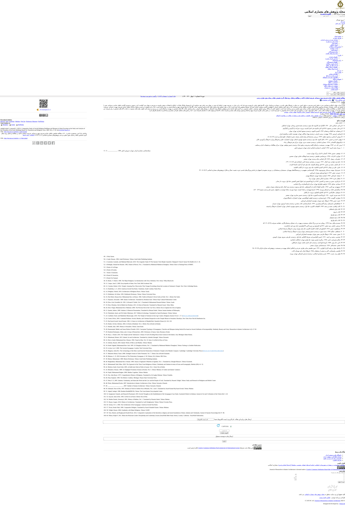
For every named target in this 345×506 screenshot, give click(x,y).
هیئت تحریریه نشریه (332, 41)
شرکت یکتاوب (337, 460)
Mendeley (5, 124)
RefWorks (41, 121)
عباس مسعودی (326, 100)
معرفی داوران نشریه (331, 58)
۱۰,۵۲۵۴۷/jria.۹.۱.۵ (28, 135)
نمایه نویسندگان (333, 52)
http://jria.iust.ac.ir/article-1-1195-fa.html (15, 131)
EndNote (11, 121)
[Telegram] (45, 143)
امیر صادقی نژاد (340, 100)
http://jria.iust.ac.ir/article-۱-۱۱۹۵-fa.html (15, 138)
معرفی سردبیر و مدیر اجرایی (329, 40)
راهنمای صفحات (333, 81)
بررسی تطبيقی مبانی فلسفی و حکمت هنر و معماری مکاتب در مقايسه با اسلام (299, 115)
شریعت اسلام (315, 112)
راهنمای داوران (333, 57)
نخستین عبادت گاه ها (303, 112)
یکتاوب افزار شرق (324, 497)
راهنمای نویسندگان (332, 62)
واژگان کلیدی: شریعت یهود (327, 112)
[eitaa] (33, 143)
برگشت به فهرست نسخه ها (149, 96)
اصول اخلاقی (334, 45)
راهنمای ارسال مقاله (331, 67)
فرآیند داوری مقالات (332, 64)
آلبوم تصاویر (334, 89)
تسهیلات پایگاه (337, 79)
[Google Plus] (37, 143)
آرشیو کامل (334, 50)
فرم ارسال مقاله (333, 69)
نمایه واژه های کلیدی (332, 53)
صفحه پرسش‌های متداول (330, 84)
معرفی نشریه (337, 38)
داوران (339, 55)
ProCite (23, 121)
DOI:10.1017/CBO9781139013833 (213, 351)
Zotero (13, 124)
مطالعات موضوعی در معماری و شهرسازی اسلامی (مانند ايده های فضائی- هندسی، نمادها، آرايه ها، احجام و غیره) (311, 465)
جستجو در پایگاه (333, 82)
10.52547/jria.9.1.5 (64, 130)
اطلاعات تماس (333, 74)
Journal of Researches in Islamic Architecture (327, 500)
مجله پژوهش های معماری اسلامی (314, 494)
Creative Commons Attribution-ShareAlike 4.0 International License (325, 469)
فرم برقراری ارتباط (332, 75)
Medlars (17, 121)
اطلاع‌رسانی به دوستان (331, 87)
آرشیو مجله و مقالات (335, 46)
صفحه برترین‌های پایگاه (331, 86)
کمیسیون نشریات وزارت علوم (332, 458)
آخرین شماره (334, 48)
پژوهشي (335, 115)
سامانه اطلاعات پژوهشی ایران (332, 457)
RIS (7, 121)
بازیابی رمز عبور (340, 23)
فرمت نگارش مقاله (332, 65)
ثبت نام (343, 21)
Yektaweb (342, 503)
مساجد (286, 112)
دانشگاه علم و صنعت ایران (333, 455)
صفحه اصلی (337, 36)
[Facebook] (53, 143)
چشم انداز (335, 43)
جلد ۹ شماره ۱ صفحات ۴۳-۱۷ (167, 96)
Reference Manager (31, 121)
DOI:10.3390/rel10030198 (190, 316)
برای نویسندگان (336, 60)
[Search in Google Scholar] (333, 100)
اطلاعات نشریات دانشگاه (330, 77)
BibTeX (2, 121)
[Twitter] (49, 143)
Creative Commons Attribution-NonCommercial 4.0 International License (219, 448)
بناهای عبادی (293, 112)
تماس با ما (338, 72)
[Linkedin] (41, 143)
